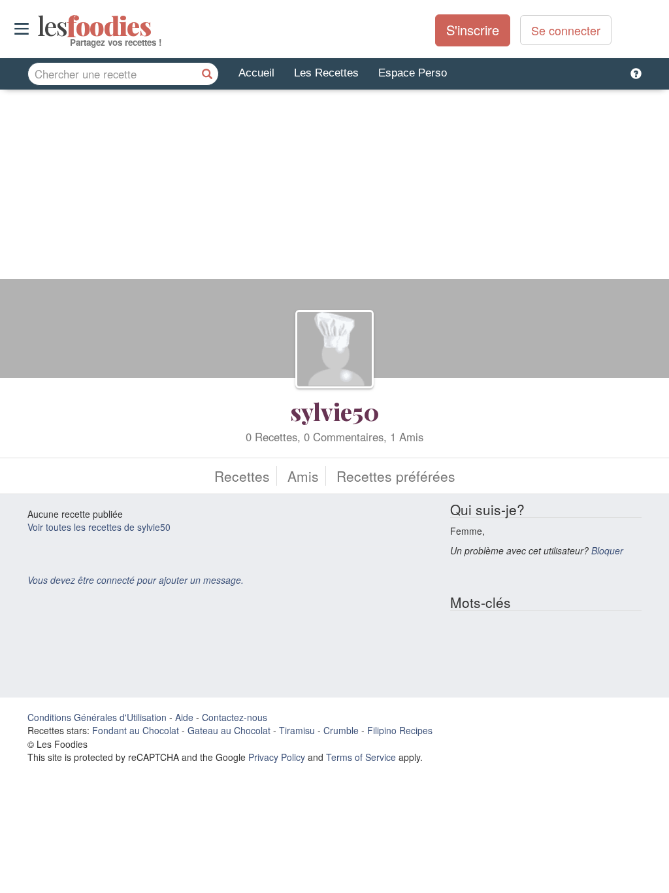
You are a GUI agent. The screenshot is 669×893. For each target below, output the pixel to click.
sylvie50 (335, 411)
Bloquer (607, 550)
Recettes (242, 476)
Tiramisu (297, 730)
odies (39, 26)
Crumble (341, 730)
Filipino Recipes (399, 730)
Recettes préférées (395, 476)
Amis (303, 476)
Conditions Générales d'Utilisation (97, 717)
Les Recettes (326, 73)
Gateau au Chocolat (229, 730)
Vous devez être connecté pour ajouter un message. (135, 579)
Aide (184, 717)
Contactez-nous (234, 717)
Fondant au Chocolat (135, 730)
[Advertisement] (334, 187)
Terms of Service (361, 757)
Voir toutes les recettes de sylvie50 (99, 526)
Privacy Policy (276, 757)
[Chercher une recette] (207, 74)
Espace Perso (412, 73)
